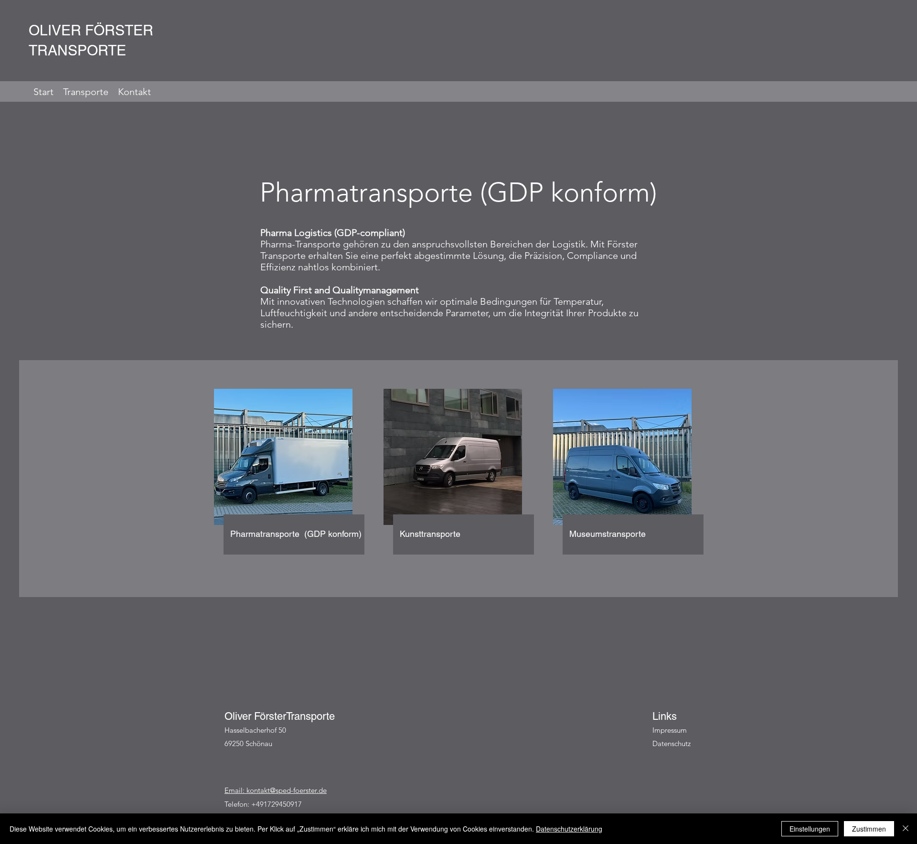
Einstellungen (809, 828)
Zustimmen (869, 828)
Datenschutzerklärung (569, 828)
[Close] (905, 828)
